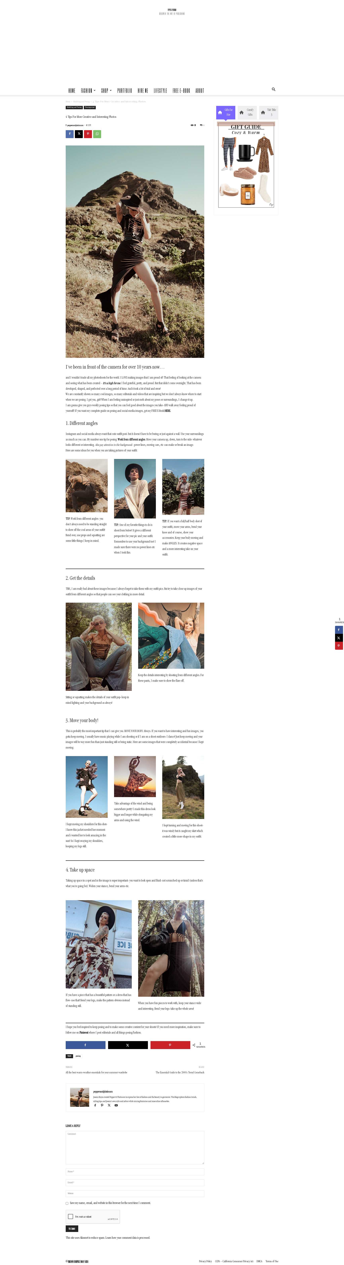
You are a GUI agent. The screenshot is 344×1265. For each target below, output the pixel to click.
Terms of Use (272, 1261)
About (200, 90)
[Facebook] (70, 134)
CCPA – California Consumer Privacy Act (234, 1261)
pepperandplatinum (75, 125)
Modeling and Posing (81, 102)
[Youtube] (117, 1106)
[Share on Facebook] (86, 1045)
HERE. (168, 411)
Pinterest (83, 1033)
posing (78, 1056)
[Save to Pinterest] (170, 1045)
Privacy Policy (205, 1261)
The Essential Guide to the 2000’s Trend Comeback (180, 1072)
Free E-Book (181, 90)
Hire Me (143, 90)
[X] (79, 134)
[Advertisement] (172, 56)
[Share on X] (128, 1045)
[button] (273, 90)
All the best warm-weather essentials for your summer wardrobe (96, 1072)
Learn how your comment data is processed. (128, 1238)
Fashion (86, 90)
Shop (104, 90)
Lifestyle (160, 90)
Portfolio (124, 90)
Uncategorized (90, 107)
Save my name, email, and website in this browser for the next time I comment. (110, 1203)
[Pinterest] (88, 134)
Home (71, 90)
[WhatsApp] (97, 134)
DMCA (259, 1261)
